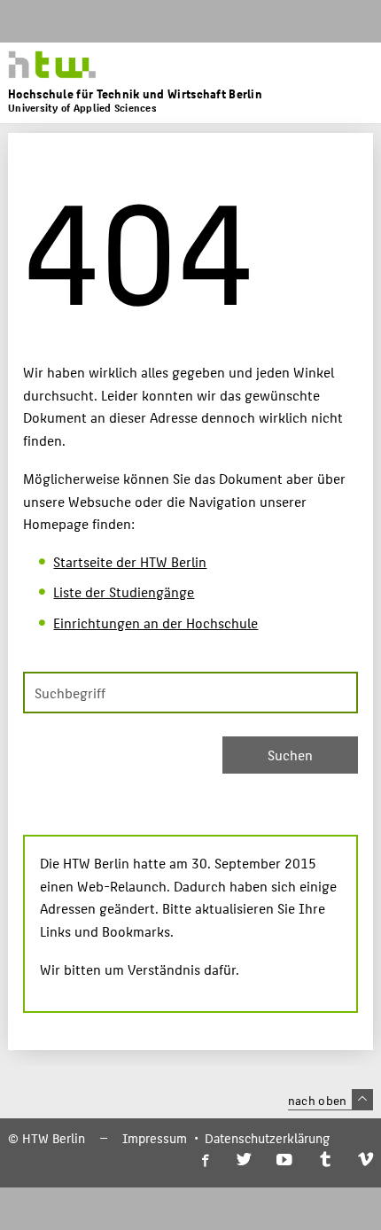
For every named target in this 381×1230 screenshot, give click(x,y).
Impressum (154, 1138)
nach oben (317, 1099)
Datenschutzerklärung (267, 1138)
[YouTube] (284, 1160)
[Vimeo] (365, 1160)
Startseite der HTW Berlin (129, 561)
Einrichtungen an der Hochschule (155, 622)
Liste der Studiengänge (123, 591)
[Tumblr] (325, 1160)
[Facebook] (204, 1160)
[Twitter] (244, 1160)
